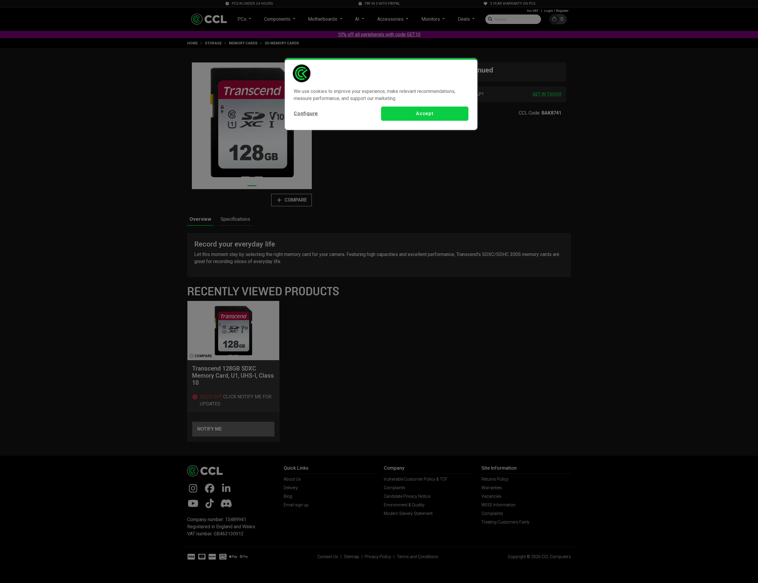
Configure (306, 113)
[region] (381, 94)
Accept (424, 113)
